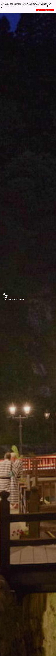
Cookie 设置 (3, 10)
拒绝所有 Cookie (49, 10)
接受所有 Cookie (40, 10)
